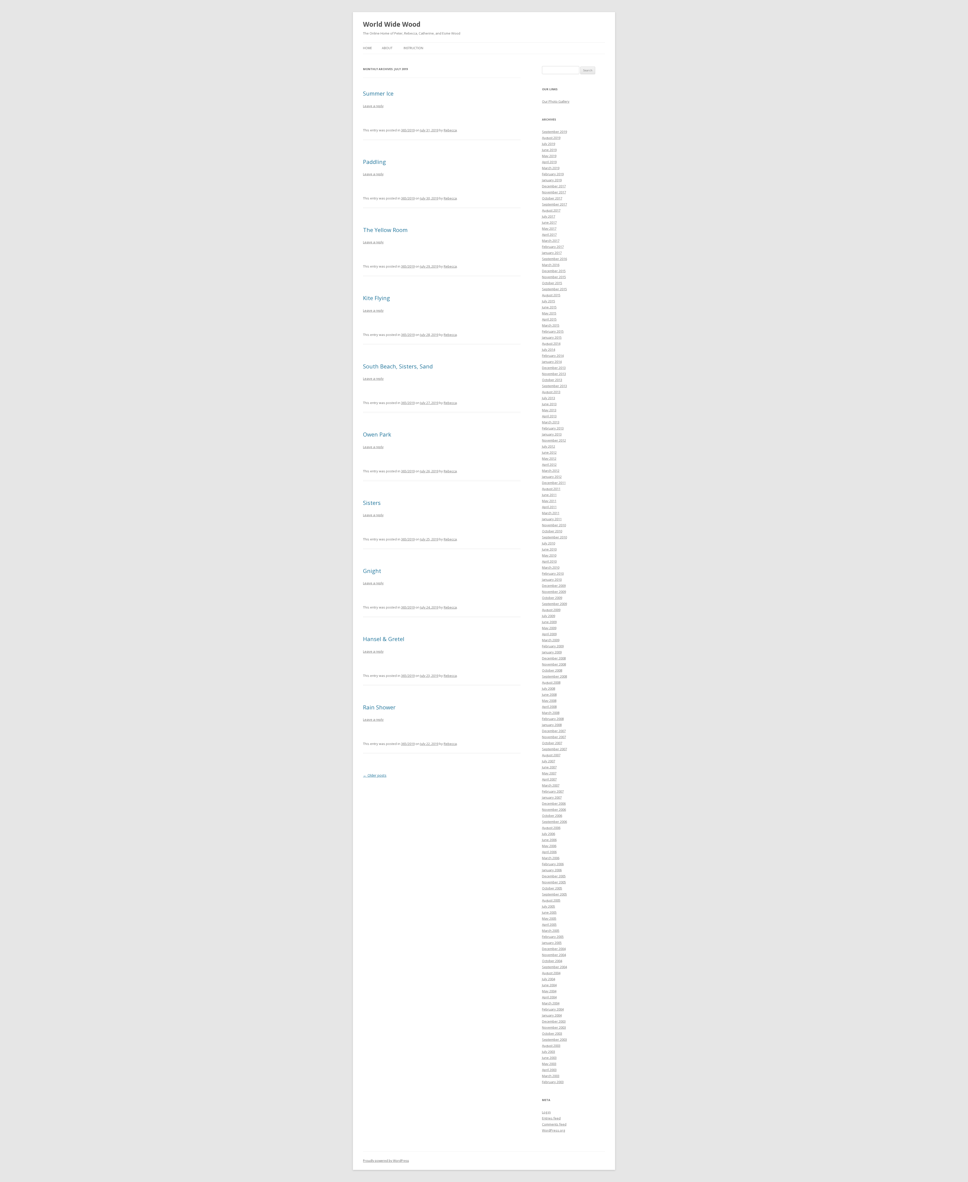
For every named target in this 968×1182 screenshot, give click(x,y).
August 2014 (551, 343)
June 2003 (549, 1057)
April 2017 (549, 234)
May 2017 (549, 228)
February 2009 (553, 646)
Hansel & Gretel (383, 639)
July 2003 (548, 1051)
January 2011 (552, 519)
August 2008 (551, 682)
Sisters (372, 502)
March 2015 (550, 325)
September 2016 (554, 258)
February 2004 (553, 1009)
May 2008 (549, 700)
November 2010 (554, 525)
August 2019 (551, 137)
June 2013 (549, 404)
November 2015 (554, 277)
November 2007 (554, 737)
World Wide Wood (391, 24)
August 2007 (551, 755)
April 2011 (549, 507)
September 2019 (554, 131)
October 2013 (552, 380)
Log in (546, 1112)
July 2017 (548, 216)
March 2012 (550, 470)
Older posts (374, 775)
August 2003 (551, 1045)
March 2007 (550, 785)
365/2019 (408, 130)
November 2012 (554, 440)
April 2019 (549, 162)
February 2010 (553, 573)
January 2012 (552, 476)
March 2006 (550, 858)
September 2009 (554, 603)
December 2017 (554, 186)
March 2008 (550, 712)
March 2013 (550, 422)
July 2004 (548, 979)
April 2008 (549, 706)
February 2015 (553, 331)
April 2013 (549, 416)
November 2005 (554, 882)
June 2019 (549, 150)
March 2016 (550, 265)
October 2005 (552, 888)
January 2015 (552, 337)
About (387, 48)
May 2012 (549, 458)
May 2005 (549, 918)
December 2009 (554, 585)
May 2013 (549, 410)
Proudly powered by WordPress (386, 1161)
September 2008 (554, 676)
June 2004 (549, 985)
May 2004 (549, 991)
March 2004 (550, 1003)
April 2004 (549, 997)
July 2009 (548, 616)
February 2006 (553, 864)
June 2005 (549, 912)
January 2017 (552, 252)
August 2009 (551, 610)
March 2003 (550, 1076)
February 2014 (553, 355)
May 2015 (549, 313)
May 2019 (549, 156)
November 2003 (554, 1027)
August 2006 (551, 827)
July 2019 (548, 143)
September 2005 (554, 894)
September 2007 (554, 749)
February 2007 (553, 791)
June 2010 (549, 549)
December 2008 (554, 658)
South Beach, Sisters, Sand (398, 366)
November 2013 (554, 373)
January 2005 (552, 942)
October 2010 (552, 531)
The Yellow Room (385, 230)
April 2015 (549, 319)
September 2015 (554, 289)
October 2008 (552, 670)
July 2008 (548, 688)
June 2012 (549, 452)
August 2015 (551, 295)
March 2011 (550, 513)
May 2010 (549, 555)
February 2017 (553, 246)
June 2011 (549, 495)
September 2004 (554, 967)
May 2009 (549, 628)
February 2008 (553, 718)
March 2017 (550, 240)
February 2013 (553, 428)
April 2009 (549, 634)
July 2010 (548, 543)
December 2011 (554, 482)
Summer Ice (378, 93)
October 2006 (552, 815)
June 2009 (549, 622)
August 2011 (551, 488)
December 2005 (554, 876)
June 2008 (549, 694)
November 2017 (554, 192)
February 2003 (553, 1082)
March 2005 (550, 930)
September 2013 (554, 386)
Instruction (413, 48)
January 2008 (552, 725)
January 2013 (552, 434)
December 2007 (554, 731)
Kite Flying (376, 298)
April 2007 (549, 779)
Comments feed (554, 1124)
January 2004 (552, 1015)
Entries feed (551, 1118)
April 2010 (549, 561)
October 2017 (552, 198)
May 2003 (549, 1063)
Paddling (374, 161)
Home (367, 48)
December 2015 (554, 271)
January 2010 (552, 579)
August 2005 (551, 900)
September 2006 (554, 821)
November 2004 (554, 955)
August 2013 (551, 392)
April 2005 (549, 924)
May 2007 (549, 773)
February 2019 (553, 174)
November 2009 (554, 591)
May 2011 (549, 501)
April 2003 (549, 1070)
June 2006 (549, 840)
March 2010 (550, 567)
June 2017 (549, 222)
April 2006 (549, 852)
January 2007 (552, 797)
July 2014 (548, 349)
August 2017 (551, 210)
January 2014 (552, 361)
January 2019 (552, 180)
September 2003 (554, 1039)
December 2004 (554, 948)
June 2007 (549, 767)
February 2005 (553, 936)
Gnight (372, 570)
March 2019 (550, 168)
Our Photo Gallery (555, 101)
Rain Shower (379, 707)
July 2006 (548, 833)
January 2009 (552, 652)
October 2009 (552, 597)
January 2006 (552, 870)
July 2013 (548, 398)
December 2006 (554, 803)
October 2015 (552, 283)
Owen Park (377, 434)
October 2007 (552, 743)
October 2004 (552, 961)
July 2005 (548, 906)
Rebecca (450, 130)
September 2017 (554, 204)
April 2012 (549, 464)
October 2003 (552, 1033)
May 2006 (549, 846)
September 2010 (554, 537)
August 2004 (551, 973)
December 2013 (554, 367)
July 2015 (548, 301)
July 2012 (548, 446)
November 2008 (554, 664)
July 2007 (548, 761)
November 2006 (554, 809)
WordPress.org (553, 1130)
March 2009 (550, 640)
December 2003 (554, 1021)
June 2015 (549, 307)
